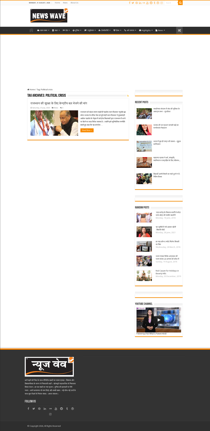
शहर (56, 30)
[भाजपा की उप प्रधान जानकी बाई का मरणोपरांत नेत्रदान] (144, 130)
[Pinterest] (136, 3)
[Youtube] (147, 3)
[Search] (180, 2)
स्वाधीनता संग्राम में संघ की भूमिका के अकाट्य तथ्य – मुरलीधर (166, 110)
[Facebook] (130, 3)
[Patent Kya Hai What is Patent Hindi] (159, 319)
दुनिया (77, 30)
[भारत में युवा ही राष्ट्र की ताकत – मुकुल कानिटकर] (144, 146)
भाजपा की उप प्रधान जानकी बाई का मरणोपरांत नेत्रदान (166, 126)
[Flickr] (143, 3)
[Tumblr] (154, 3)
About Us (74, 3)
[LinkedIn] (140, 3)
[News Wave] (49, 15)
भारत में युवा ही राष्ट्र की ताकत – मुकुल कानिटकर (167, 142)
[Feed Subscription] (128, 96)
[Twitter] (133, 3)
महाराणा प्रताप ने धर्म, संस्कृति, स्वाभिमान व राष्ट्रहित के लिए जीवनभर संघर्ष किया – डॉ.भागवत (166, 159)
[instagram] (161, 3)
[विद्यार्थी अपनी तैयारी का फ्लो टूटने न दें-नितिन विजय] (144, 179)
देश (66, 30)
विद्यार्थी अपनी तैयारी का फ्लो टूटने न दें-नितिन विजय (166, 175)
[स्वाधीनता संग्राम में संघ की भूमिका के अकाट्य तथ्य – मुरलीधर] (144, 114)
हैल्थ (117, 30)
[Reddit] (151, 3)
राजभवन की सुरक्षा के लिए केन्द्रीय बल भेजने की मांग (58, 103)
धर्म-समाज (130, 30)
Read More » (87, 130)
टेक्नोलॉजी (105, 30)
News (65, 3)
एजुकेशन (91, 30)
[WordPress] (158, 3)
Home (57, 3)
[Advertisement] (105, 57)
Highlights (146, 30)
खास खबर (43, 30)
